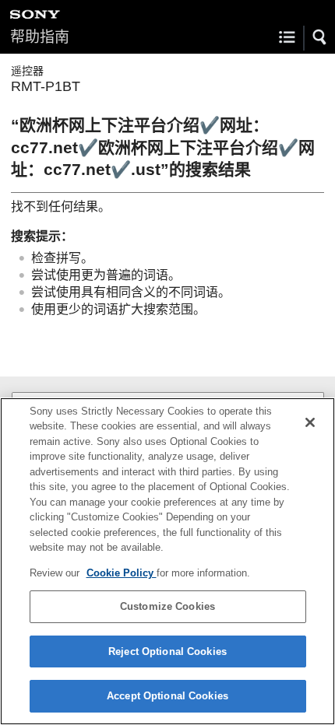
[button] (320, 37)
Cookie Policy (121, 573)
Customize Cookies (167, 606)
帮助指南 (39, 37)
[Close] (310, 422)
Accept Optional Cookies (167, 696)
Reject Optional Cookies (167, 651)
